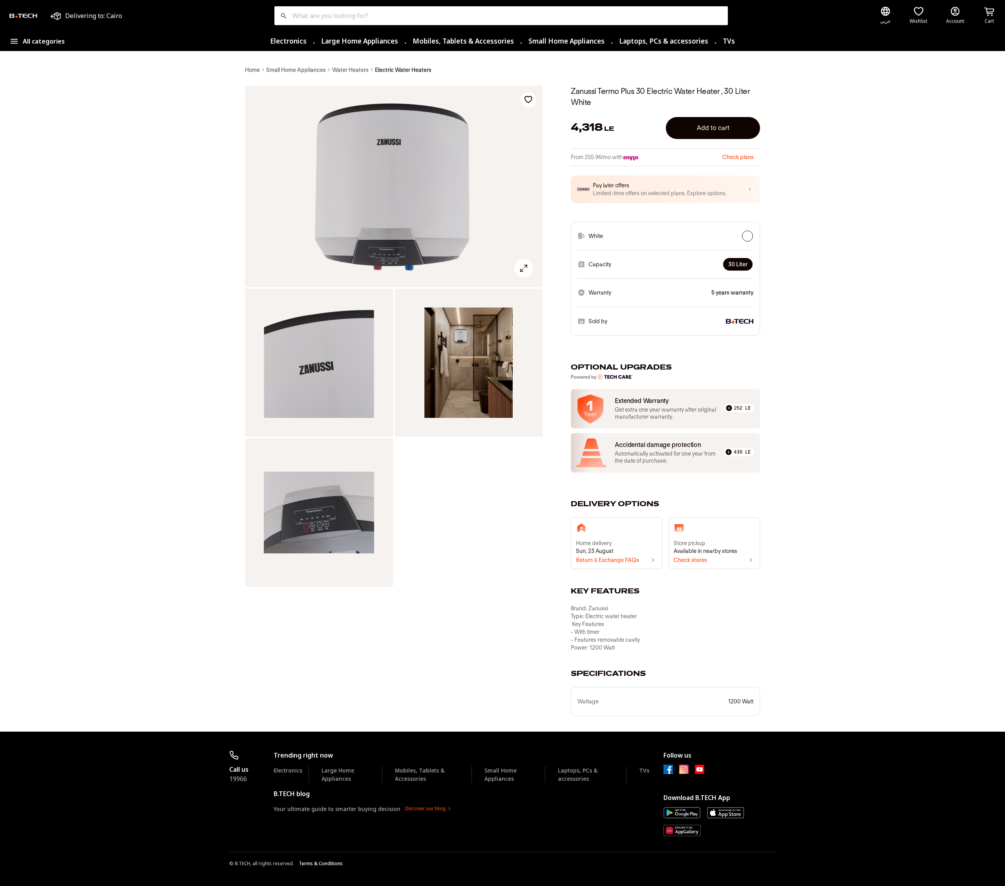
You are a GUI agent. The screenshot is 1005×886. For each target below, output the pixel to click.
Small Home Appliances (566, 41)
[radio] (747, 236)
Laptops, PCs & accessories (663, 41)
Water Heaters (350, 70)
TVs (729, 41)
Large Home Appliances (359, 41)
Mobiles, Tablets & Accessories (463, 41)
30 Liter (737, 264)
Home (252, 70)
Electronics (288, 41)
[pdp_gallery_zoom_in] (394, 186)
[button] (665, 189)
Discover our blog (425, 808)
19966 (238, 778)
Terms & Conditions (321, 863)
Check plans (738, 157)
